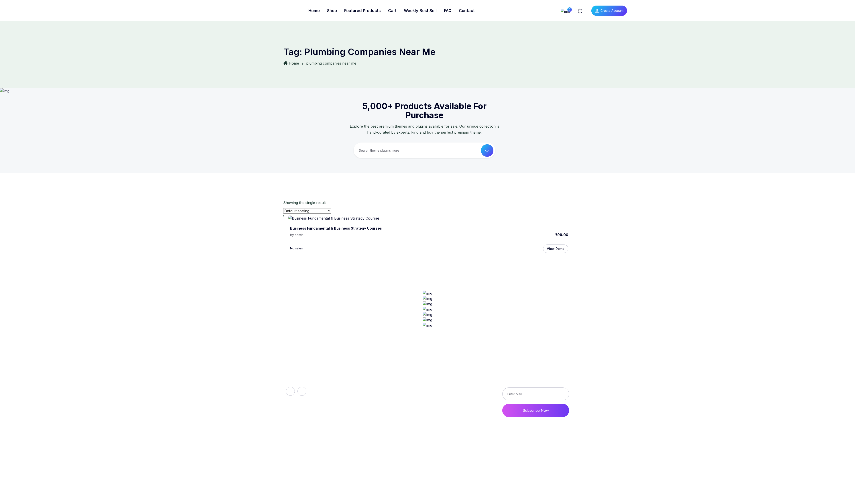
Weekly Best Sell (420, 10)
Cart (392, 10)
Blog (366, 387)
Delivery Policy (457, 380)
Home (314, 10)
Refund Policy (457, 372)
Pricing (368, 403)
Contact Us (454, 403)
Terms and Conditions (463, 395)
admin (299, 235)
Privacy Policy (457, 387)
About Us (370, 372)
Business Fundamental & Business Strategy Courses (336, 228)
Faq (365, 380)
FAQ (448, 10)
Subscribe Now (536, 410)
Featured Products (362, 10)
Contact (467, 10)
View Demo (555, 249)
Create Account (612, 10)
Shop (332, 10)
